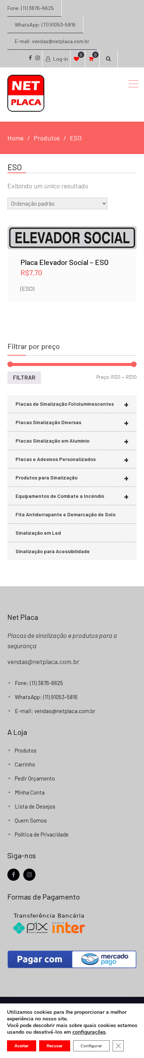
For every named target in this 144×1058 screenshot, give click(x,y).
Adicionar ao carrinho (72, 227)
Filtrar (24, 377)
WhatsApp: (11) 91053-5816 (45, 24)
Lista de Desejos (35, 806)
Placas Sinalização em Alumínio (72, 441)
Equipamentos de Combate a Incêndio (72, 496)
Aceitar (21, 1046)
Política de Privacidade (42, 834)
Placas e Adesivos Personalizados (72, 459)
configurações (89, 1032)
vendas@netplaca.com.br (43, 661)
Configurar (91, 1046)
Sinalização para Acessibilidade (53, 551)
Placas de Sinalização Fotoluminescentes (72, 404)
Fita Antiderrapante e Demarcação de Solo (66, 514)
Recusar (55, 1046)
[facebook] (13, 875)
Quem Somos (31, 820)
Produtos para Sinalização (72, 477)
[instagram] (29, 875)
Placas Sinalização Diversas (72, 422)
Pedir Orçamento (35, 778)
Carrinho (25, 764)
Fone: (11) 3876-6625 (30, 8)
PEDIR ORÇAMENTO (72, 246)
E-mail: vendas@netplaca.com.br (52, 41)
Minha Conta (30, 792)
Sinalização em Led (38, 533)
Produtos (26, 750)
